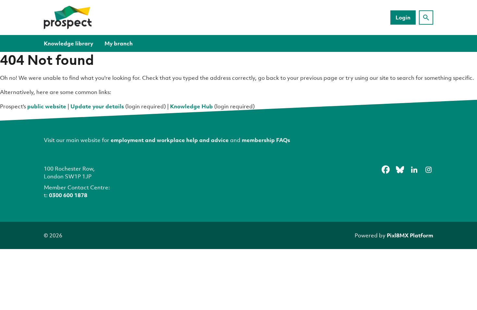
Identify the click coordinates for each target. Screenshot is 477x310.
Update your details (97, 106)
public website (46, 106)
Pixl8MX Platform (410, 235)
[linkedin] (414, 169)
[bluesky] (400, 169)
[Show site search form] (426, 17)
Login (403, 17)
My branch (118, 43)
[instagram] (428, 169)
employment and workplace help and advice (170, 140)
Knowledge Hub (191, 106)
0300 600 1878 (68, 195)
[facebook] (385, 169)
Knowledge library (68, 43)
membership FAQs (266, 140)
